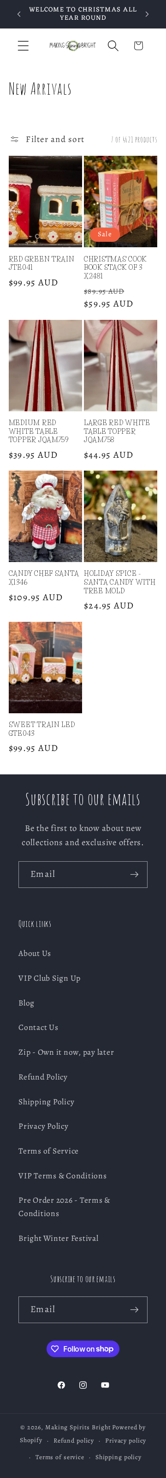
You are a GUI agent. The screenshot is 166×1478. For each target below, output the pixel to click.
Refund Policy (43, 1076)
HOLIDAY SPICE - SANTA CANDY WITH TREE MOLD (120, 582)
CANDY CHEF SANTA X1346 (44, 577)
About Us (34, 953)
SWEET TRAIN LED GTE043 (42, 729)
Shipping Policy (46, 1101)
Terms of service (60, 1457)
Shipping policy (118, 1457)
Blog (26, 1002)
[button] (23, 45)
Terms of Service (48, 1150)
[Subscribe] (134, 874)
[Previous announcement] (19, 14)
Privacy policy (125, 1440)
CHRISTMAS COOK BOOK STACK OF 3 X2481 (115, 267)
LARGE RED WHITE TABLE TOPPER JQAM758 (117, 431)
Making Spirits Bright (78, 1427)
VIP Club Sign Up (49, 977)
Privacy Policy (43, 1125)
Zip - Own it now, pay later (66, 1051)
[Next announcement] (147, 14)
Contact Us (38, 1027)
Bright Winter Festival (58, 1238)
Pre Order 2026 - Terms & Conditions (64, 1206)
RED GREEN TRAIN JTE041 (42, 263)
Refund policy (73, 1440)
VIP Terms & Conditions (62, 1175)
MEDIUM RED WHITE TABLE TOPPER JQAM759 (39, 431)
